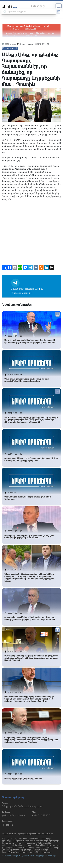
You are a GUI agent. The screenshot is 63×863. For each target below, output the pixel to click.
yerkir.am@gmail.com (13, 815)
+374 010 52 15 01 (42, 815)
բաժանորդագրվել (21, 293)
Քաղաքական (30, 29)
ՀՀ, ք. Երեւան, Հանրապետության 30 (22, 806)
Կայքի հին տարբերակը (46, 856)
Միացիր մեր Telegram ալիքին (27, 288)
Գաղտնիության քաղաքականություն (18, 856)
